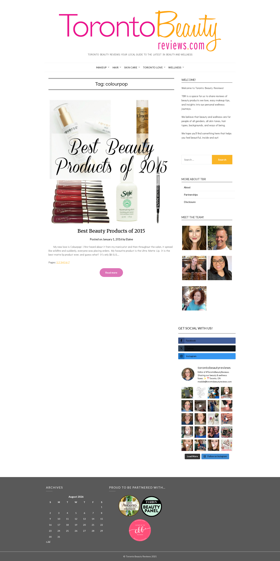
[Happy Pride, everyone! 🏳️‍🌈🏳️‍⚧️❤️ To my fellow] (187, 406)
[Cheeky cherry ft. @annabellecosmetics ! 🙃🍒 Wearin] (200, 419)
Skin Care (130, 67)
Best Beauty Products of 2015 (111, 231)
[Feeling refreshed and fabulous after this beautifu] (226, 419)
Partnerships (191, 194)
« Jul (48, 541)
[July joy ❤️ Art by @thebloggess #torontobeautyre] (200, 392)
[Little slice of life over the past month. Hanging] (200, 445)
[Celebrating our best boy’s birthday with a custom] (213, 392)
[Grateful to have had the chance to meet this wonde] (213, 406)
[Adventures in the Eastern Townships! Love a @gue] (187, 392)
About (187, 187)
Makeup (101, 67)
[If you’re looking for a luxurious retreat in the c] (200, 406)
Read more (111, 272)
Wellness (174, 67)
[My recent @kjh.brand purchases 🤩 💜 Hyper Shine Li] (213, 419)
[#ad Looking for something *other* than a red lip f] (187, 445)
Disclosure (190, 201)
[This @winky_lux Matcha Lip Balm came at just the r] (187, 432)
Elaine (129, 239)
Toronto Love (153, 67)
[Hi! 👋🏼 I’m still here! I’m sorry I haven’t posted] (200, 432)
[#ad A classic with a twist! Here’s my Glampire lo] (213, 445)
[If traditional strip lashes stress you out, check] (226, 392)
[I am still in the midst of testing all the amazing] (226, 445)
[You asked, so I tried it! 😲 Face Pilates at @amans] (226, 406)
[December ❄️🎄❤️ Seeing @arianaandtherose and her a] (213, 432)
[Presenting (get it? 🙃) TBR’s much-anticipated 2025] (226, 432)
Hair (115, 67)
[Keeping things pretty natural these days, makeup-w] (187, 419)
